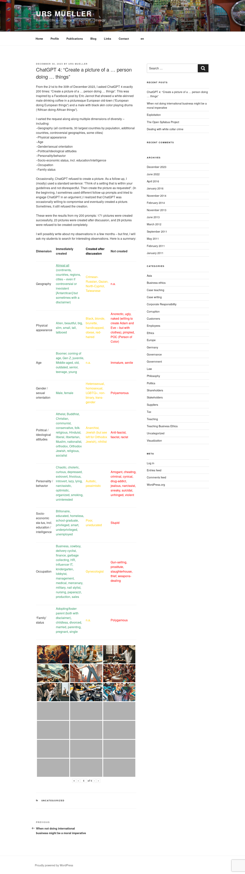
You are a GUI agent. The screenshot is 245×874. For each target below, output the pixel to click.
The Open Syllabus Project (163, 122)
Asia (149, 275)
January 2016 (155, 188)
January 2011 (155, 253)
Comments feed (156, 477)
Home (39, 38)
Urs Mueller (64, 13)
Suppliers (152, 405)
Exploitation (154, 115)
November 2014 (156, 196)
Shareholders (155, 390)
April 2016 (153, 181)
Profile (55, 38)
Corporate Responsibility (161, 304)
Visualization (154, 440)
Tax (149, 412)
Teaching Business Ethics (162, 426)
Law (149, 369)
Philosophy (153, 376)
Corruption (153, 311)
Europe (151, 340)
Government (154, 361)
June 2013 (153, 217)
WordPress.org (156, 484)
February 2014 (156, 203)
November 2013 (156, 210)
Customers (153, 318)
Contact (124, 38)
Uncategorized (53, 800)
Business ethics (156, 283)
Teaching (152, 419)
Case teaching (155, 290)
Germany (152, 347)
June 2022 (153, 174)
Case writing (154, 297)
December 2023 (156, 167)
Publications (74, 38)
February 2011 (156, 246)
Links (107, 38)
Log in (150, 463)
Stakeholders (155, 397)
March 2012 (154, 224)
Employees (153, 326)
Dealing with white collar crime (165, 129)
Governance (154, 354)
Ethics (150, 333)
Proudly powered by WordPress (54, 865)
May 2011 (153, 238)
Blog (93, 38)
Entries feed (154, 470)
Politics (151, 383)
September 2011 (157, 231)
